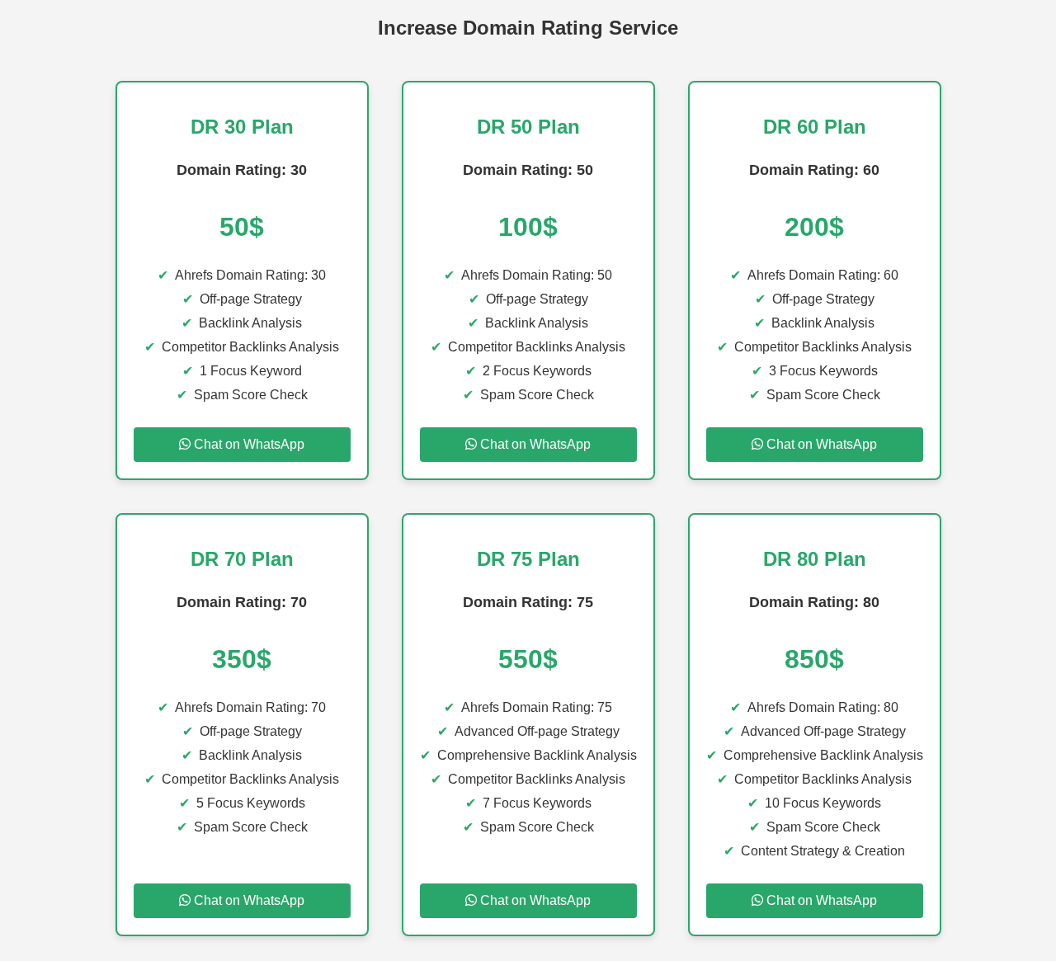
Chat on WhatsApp (247, 444)
